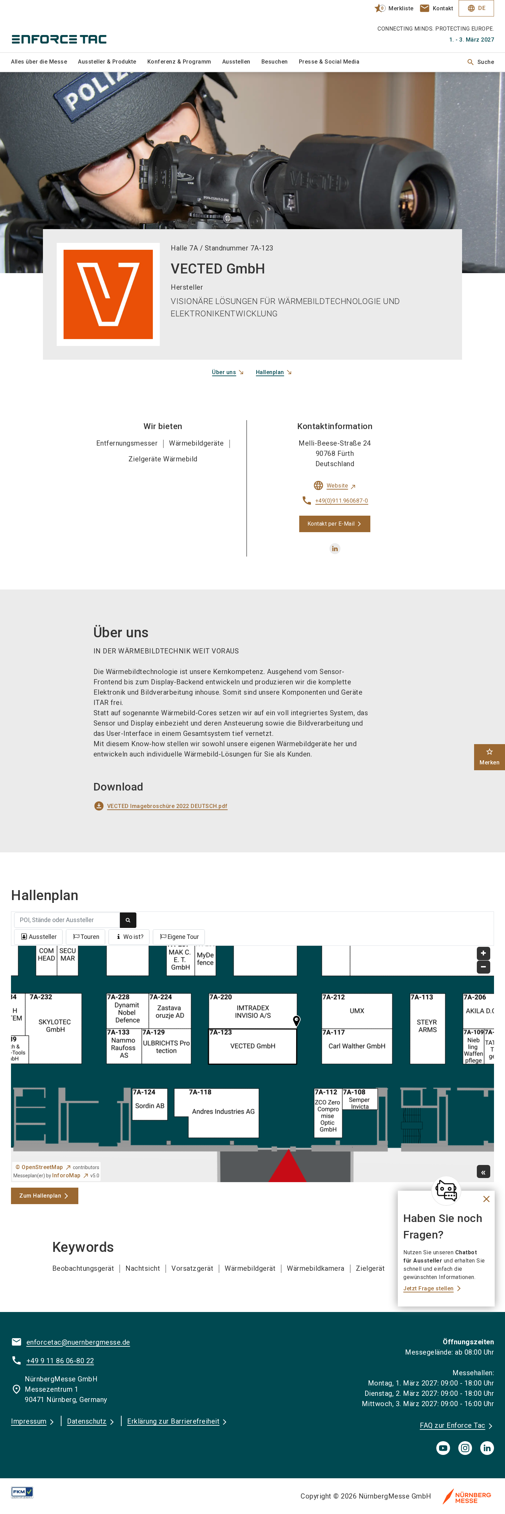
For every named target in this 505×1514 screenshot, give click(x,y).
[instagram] (465, 1448)
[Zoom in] (483, 953)
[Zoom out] (483, 967)
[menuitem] (44, 62)
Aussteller (43, 936)
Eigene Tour (183, 936)
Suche (480, 62)
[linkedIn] (487, 1448)
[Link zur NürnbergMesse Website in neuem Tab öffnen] (467, 1496)
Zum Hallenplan (40, 1195)
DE (476, 8)
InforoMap (66, 1175)
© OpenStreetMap (39, 1167)
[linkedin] (334, 548)
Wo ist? (133, 936)
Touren (90, 936)
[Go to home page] (67, 26)
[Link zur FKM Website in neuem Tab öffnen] (27, 1493)
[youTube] (443, 1448)
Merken (490, 757)
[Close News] (446, 1191)
